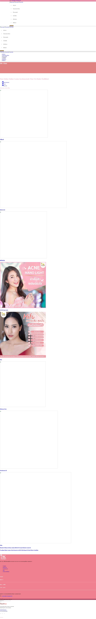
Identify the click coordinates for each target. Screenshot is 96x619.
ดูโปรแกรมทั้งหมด (6, 571)
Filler (1, 545)
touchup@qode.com (3, 609)
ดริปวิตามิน (2, 260)
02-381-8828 (14, 0)
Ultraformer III (3, 470)
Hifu (1, 359)
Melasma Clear (3, 409)
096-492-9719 (18, 0)
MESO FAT (2, 209)
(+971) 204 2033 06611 (3, 611)
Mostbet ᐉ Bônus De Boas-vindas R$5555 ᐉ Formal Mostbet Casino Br (15, 547)
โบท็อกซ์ (2, 139)
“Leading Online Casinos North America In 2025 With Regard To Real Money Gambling (19, 550)
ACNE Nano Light (4, 310)
